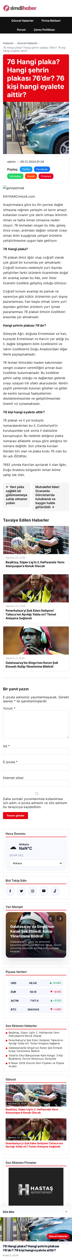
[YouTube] (43, 891)
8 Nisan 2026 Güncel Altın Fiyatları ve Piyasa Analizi (36, 1064)
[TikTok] (55, 891)
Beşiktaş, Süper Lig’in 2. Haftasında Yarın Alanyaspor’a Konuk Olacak (34, 1034)
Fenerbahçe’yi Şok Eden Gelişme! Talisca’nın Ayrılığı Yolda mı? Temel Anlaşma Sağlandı (36, 1042)
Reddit (31, 176)
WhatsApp (15, 176)
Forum (21, 29)
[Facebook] (10, 891)
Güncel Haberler (22, 20)
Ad (6, 746)
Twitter (26, 169)
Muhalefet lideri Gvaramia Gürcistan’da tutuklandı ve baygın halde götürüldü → (47, 497)
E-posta (10, 762)
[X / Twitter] (21, 891)
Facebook (42, 169)
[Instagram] (32, 891)
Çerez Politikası (44, 29)
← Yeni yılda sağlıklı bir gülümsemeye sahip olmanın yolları (16, 495)
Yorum (9, 708)
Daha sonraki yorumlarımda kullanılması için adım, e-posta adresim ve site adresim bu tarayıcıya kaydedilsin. (35, 803)
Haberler (8, 43)
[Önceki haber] (51, 918)
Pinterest (46, 176)
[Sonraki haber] (59, 918)
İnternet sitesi (13, 778)
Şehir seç (16, 855)
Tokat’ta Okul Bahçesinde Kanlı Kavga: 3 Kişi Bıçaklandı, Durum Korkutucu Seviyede (36, 1057)
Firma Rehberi (51, 20)
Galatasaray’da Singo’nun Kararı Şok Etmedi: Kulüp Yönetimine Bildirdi (36, 1049)
